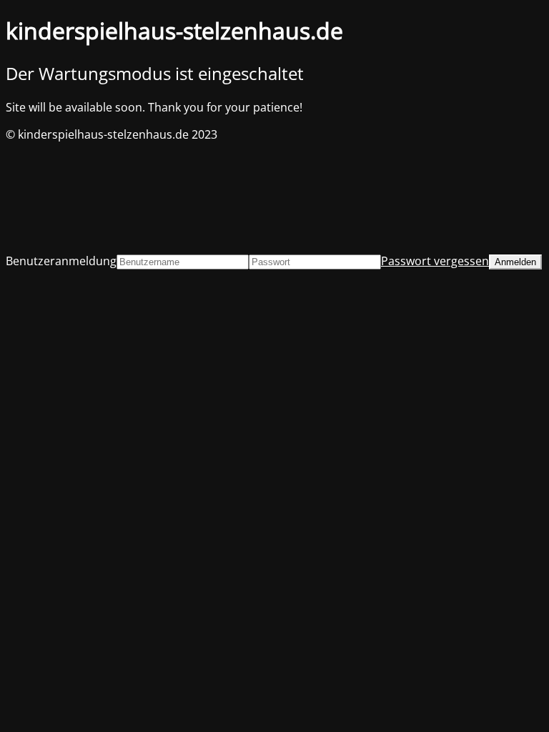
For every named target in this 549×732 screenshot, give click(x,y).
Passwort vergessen (435, 261)
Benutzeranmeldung (61, 261)
